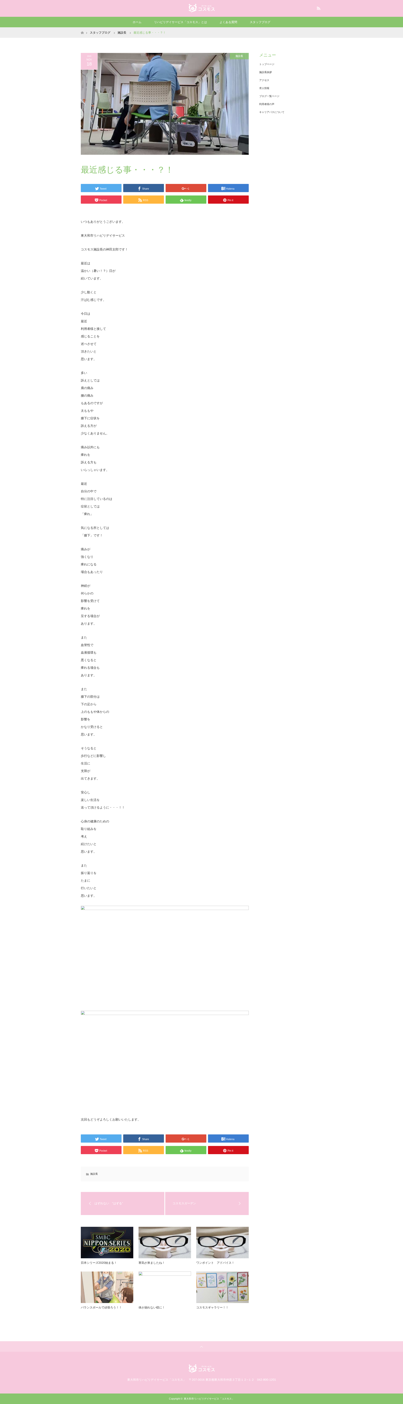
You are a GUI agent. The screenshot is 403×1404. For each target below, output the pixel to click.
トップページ (266, 64)
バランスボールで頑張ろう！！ (101, 1307)
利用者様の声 (266, 104)
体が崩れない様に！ (152, 1307)
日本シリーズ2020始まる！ (99, 1262)
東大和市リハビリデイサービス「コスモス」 (209, 1398)
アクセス (264, 80)
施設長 (239, 56)
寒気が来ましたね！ (152, 1262)
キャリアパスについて (271, 112)
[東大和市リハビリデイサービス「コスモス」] (201, 8)
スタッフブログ (260, 22)
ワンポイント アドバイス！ (215, 1262)
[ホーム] (82, 28)
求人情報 (264, 88)
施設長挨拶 (265, 72)
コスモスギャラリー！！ (212, 1307)
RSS (318, 7)
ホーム (137, 22)
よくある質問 (228, 22)
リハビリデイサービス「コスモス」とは (180, 22)
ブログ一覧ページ (269, 96)
